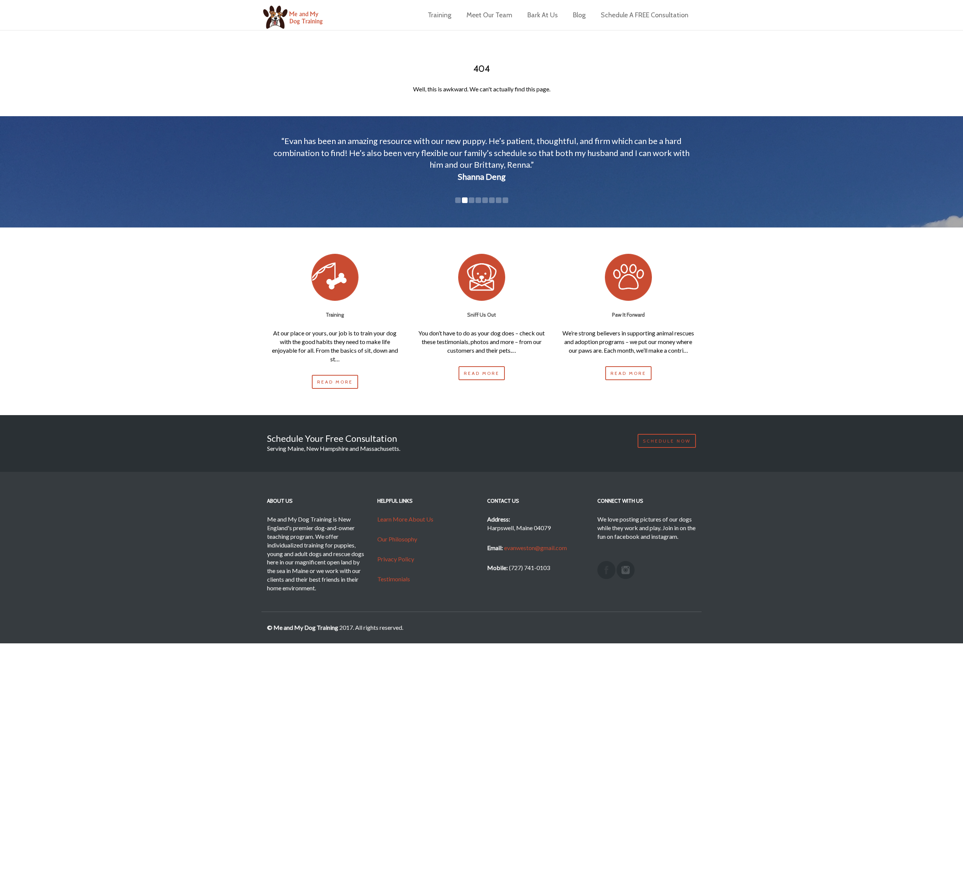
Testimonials (393, 578)
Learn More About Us (405, 519)
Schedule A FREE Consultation (644, 15)
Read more (335, 382)
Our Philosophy (397, 539)
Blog (579, 15)
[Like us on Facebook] (606, 570)
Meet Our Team (489, 15)
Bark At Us (542, 15)
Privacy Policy (395, 559)
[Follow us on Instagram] (626, 570)
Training (439, 15)
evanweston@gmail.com (535, 547)
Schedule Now (667, 441)
